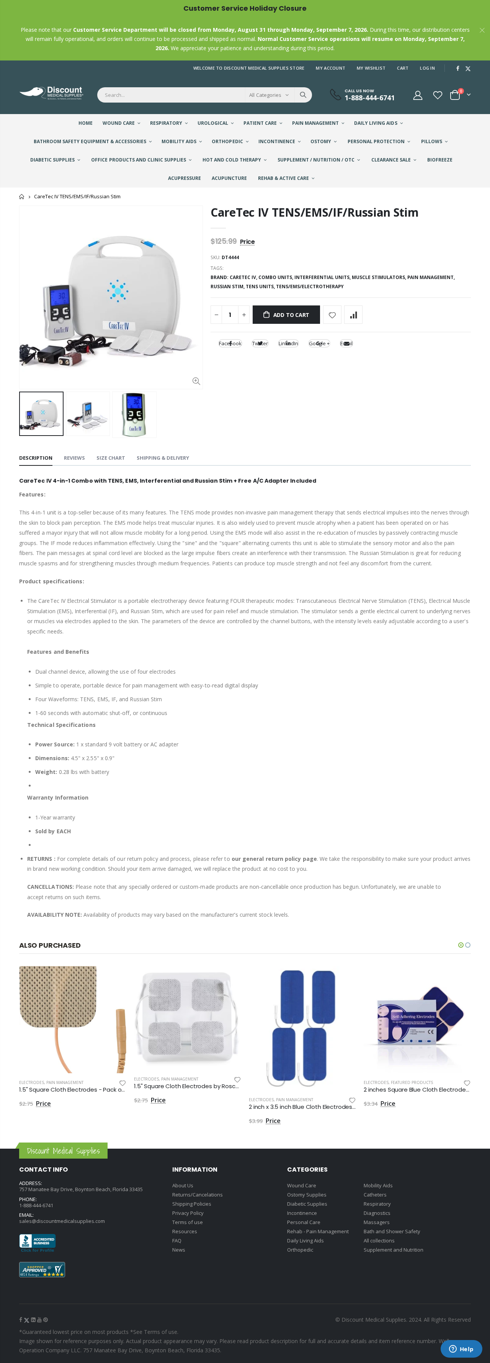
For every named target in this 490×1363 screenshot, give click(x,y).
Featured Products (412, 1082)
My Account (330, 68)
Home (22, 196)
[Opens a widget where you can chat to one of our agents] (461, 1349)
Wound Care (301, 1185)
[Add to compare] (353, 314)
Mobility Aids (378, 1185)
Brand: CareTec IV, (234, 277)
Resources (184, 1231)
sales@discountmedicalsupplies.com (62, 1221)
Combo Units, (276, 277)
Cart (402, 68)
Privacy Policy (188, 1213)
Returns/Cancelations (197, 1194)
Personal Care (303, 1222)
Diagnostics (377, 1213)
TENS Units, (261, 286)
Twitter (260, 343)
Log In (427, 68)
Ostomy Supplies (307, 1194)
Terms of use (187, 1222)
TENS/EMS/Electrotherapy (310, 286)
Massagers (377, 1222)
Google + (319, 343)
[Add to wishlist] (332, 314)
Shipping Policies (191, 1203)
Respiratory (377, 1203)
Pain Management (64, 1082)
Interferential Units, (323, 277)
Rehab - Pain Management (318, 1231)
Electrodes (31, 1082)
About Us (182, 1185)
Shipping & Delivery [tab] (163, 457)
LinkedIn (288, 343)
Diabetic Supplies (307, 1203)
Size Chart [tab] (110, 457)
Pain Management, (431, 277)
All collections (379, 1240)
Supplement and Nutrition (393, 1249)
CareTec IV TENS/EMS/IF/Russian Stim (315, 212)
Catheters (375, 1194)
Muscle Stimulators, (379, 277)
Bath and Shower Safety (392, 1231)
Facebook (230, 343)
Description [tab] (35, 457)
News (178, 1249)
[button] (460, 945)
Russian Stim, (228, 286)
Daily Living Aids (305, 1240)
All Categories (265, 94)
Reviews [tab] (74, 457)
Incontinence (302, 1213)
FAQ (176, 1240)
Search (303, 95)
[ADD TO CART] (114, 979)
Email (346, 343)
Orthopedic (300, 1249)
